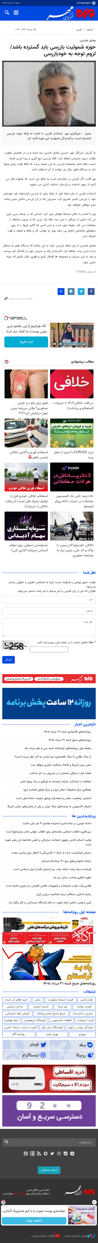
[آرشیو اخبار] (32, 1154)
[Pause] (54, 344)
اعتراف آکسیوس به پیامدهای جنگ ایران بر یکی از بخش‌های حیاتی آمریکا (49, 806)
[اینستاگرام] (59, 1154)
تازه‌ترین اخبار (85, 725)
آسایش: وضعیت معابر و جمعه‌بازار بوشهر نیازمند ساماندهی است (53, 798)
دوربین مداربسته (83, 1013)
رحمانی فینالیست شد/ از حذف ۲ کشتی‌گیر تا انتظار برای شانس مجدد (51, 853)
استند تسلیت (40, 1006)
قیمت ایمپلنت (85, 1020)
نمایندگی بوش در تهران (80, 1027)
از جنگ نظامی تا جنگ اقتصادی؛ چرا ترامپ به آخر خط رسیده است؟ (52, 757)
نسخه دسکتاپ (49, 1170)
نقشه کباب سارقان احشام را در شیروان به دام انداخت (60, 773)
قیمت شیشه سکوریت (60, 1000)
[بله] (65, 1154)
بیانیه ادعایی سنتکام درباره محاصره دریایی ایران (63, 894)
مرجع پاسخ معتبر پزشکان (51, 1013)
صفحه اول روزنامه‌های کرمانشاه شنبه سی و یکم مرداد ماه (58, 748)
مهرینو (82, 1034)
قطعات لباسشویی (61, 1020)
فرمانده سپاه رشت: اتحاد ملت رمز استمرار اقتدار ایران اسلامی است (52, 869)
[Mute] (61, 344)
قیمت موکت (84, 1006)
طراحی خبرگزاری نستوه (76, 1236)
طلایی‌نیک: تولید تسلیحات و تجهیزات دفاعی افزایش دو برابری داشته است (48, 886)
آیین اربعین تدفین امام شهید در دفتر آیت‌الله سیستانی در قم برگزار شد (49, 902)
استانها (90, 30)
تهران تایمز (52, 1034)
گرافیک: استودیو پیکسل (43, 1236)
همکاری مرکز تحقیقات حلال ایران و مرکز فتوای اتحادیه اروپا (57, 790)
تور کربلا (62, 1006)
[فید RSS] (39, 1154)
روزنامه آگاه (18, 1034)
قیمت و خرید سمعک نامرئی (20, 1027)
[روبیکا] (46, 1154)
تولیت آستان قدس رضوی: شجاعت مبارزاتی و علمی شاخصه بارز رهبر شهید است (48, 842)
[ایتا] (25, 1154)
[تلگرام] (72, 1154)
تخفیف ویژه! (34, 1220)
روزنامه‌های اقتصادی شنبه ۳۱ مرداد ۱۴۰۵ (67, 732)
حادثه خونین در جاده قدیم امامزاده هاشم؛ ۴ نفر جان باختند (56, 823)
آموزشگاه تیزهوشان (35, 1020)
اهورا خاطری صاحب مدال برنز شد (72, 877)
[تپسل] (6, 318)
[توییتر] (52, 1154)
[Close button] (94, 1202)
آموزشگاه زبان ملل (52, 1027)
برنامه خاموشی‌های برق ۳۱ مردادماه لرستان (66, 861)
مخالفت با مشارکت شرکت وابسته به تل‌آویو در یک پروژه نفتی (55, 781)
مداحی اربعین (15, 1006)
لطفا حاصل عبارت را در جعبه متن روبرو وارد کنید (66, 642)
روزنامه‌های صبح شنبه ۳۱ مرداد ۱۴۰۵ (70, 740)
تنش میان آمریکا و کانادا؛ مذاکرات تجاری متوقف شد (61, 765)
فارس (79, 30)
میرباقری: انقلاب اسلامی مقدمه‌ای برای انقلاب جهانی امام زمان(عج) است (48, 832)
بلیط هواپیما (11, 1020)
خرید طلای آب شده (16, 1000)
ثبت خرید (26, 342)
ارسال (8, 659)
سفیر (38, 1000)
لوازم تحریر (86, 1000)
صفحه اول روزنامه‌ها (79, 912)
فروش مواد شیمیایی (17, 1013)
